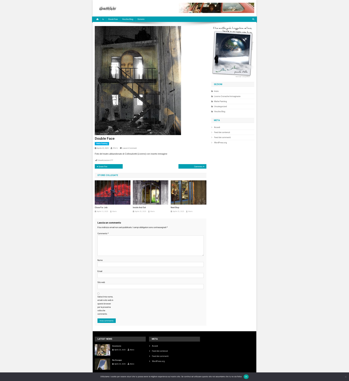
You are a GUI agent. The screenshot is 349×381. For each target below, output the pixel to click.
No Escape (117, 360)
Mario (115, 148)
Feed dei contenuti (222, 132)
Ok (246, 377)
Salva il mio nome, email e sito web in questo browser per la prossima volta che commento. (105, 305)
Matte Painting (101, 143)
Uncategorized (220, 106)
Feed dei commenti (222, 137)
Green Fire (103, 166)
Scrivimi (141, 19)
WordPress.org (220, 142)
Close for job (101, 207)
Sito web (101, 282)
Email (99, 271)
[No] (345, 376)
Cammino (198, 166)
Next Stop (175, 207)
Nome (100, 260)
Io (103, 19)
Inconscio (116, 346)
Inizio (216, 91)
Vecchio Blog (127, 19)
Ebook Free (113, 19)
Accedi (217, 127)
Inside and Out (139, 207)
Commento (103, 233)
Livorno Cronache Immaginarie (227, 96)
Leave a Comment (129, 148)
